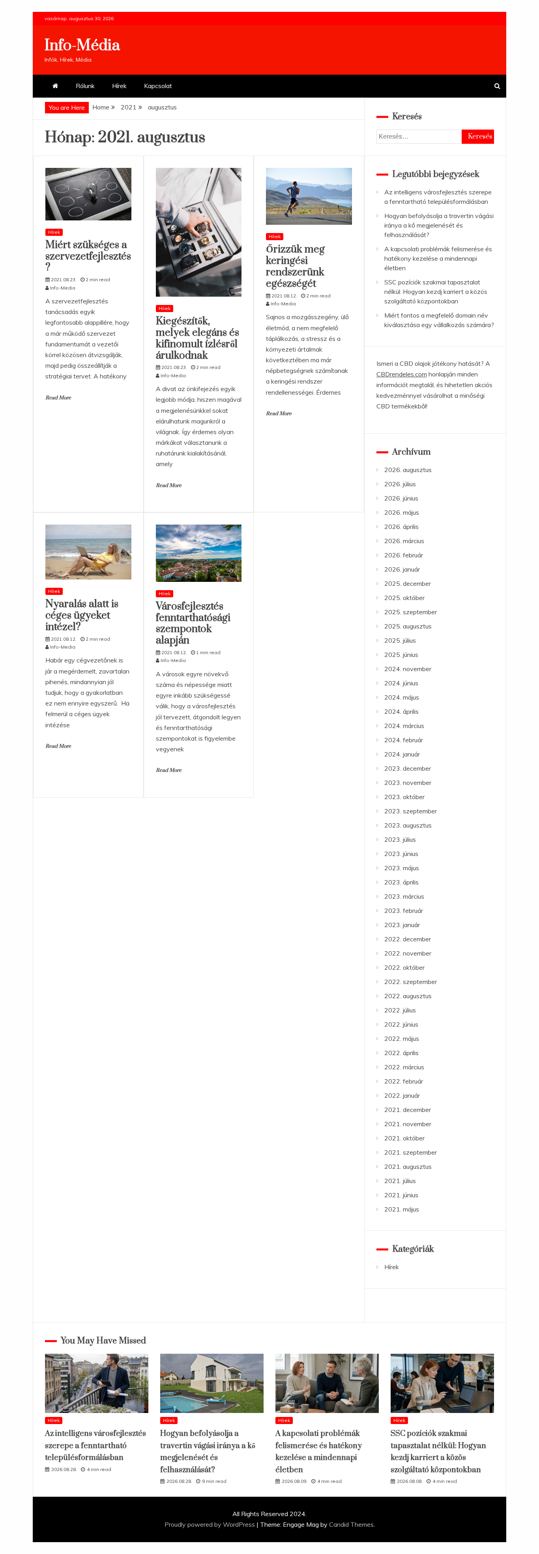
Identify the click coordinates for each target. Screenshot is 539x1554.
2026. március (404, 541)
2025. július (400, 640)
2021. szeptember (410, 1152)
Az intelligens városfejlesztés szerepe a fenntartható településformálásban (95, 1446)
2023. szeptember (410, 811)
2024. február (403, 740)
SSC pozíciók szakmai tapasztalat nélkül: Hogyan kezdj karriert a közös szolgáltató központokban (435, 291)
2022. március (404, 1067)
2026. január (402, 569)
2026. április (401, 527)
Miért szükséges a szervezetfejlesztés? (88, 257)
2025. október (404, 598)
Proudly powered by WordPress (210, 1524)
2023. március (404, 896)
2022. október (404, 967)
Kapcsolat (158, 86)
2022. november (407, 953)
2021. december (407, 1110)
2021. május (401, 1209)
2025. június (401, 654)
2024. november (407, 669)
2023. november (407, 782)
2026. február (403, 555)
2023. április (401, 882)
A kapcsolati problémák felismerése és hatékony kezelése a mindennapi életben (438, 258)
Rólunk (85, 86)
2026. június (401, 498)
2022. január (402, 1095)
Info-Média (82, 45)
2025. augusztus (408, 626)
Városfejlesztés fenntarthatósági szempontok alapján (193, 623)
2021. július (400, 1181)
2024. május (401, 697)
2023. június (401, 854)
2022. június (401, 1024)
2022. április (401, 1053)
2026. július (400, 484)
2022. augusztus (408, 996)
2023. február (403, 910)
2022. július (400, 1010)
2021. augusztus (408, 1166)
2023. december (407, 768)
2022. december (407, 939)
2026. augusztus (408, 470)
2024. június (401, 683)
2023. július (400, 839)
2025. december (407, 583)
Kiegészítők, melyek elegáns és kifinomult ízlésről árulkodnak (197, 338)
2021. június (401, 1195)
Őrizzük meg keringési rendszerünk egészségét (295, 266)
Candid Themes (351, 1524)
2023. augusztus (408, 825)
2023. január (402, 925)
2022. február (403, 1081)
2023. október (404, 797)
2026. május (401, 512)
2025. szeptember (410, 612)
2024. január (402, 754)
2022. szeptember (410, 982)
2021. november (407, 1124)
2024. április (401, 711)
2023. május (401, 868)
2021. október (404, 1138)
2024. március (404, 726)
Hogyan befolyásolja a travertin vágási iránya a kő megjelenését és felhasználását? (439, 225)
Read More (58, 398)
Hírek (119, 86)
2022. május (401, 1038)
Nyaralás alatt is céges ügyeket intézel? (81, 616)
